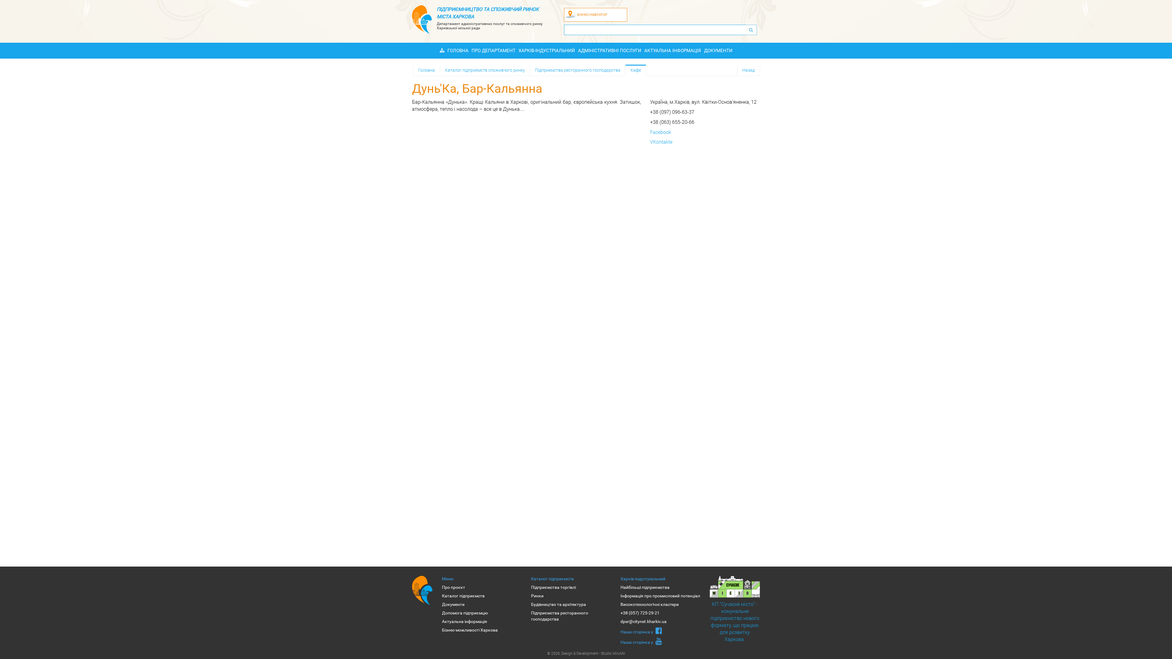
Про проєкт (453, 587)
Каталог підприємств (463, 595)
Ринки (537, 595)
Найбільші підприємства (645, 587)
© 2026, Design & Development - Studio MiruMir (586, 653)
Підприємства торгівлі (553, 587)
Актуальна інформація (672, 50)
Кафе (636, 70)
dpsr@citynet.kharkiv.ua (643, 621)
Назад (748, 70)
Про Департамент (493, 50)
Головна (457, 50)
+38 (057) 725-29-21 (640, 612)
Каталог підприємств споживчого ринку (485, 70)
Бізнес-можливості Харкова (470, 630)
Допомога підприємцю (465, 612)
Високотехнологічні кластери (649, 604)
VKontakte (661, 142)
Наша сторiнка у (637, 631)
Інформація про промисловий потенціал (660, 595)
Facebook (660, 132)
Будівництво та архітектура (558, 604)
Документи (718, 50)
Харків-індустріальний (547, 50)
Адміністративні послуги (609, 50)
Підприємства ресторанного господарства (577, 70)
